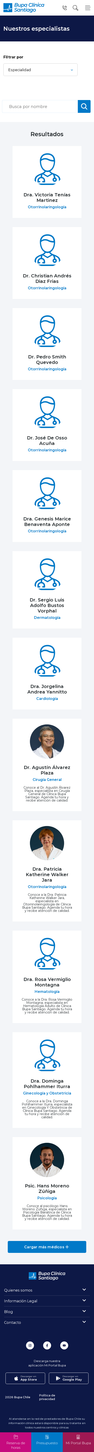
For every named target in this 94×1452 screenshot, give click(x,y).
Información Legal (20, 1300)
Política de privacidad (47, 1397)
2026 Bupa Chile (17, 1397)
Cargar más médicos (44, 1246)
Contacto (12, 1322)
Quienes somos (18, 1290)
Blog (8, 1311)
